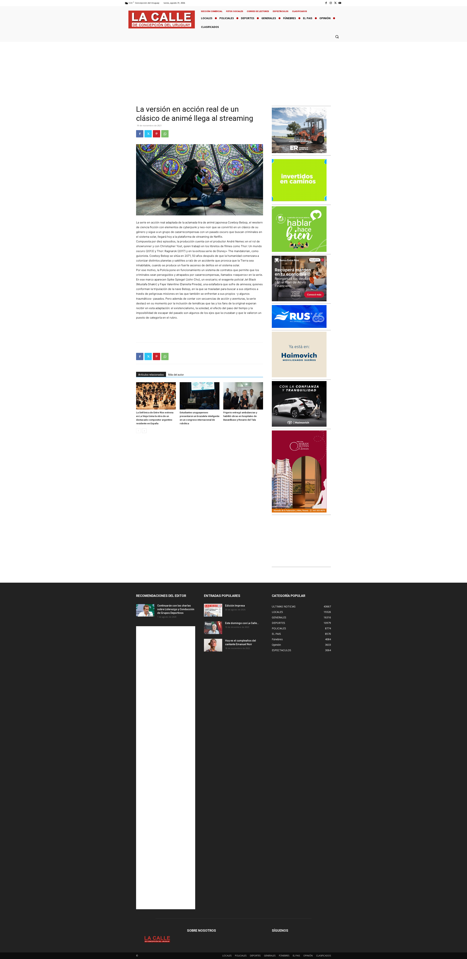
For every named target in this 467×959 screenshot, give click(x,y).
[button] (337, 36)
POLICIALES (240, 955)
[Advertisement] (233, 69)
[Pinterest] (156, 133)
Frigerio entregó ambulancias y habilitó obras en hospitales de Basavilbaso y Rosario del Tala (240, 416)
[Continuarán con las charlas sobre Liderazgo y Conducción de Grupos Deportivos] (145, 610)
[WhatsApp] (165, 133)
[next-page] (144, 430)
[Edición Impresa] (213, 610)
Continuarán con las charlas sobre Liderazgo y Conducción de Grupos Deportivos (175, 609)
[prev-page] (138, 430)
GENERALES (269, 955)
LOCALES (226, 955)
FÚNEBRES (284, 955)
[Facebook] (326, 3)
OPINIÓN (308, 955)
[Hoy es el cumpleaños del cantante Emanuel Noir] (213, 645)
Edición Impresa (235, 605)
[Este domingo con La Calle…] (213, 627)
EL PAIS (296, 955)
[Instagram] (330, 3)
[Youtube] (340, 3)
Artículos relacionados (151, 374)
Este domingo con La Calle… (242, 623)
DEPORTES (255, 955)
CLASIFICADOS (323, 955)
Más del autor (176, 374)
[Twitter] (335, 3)
